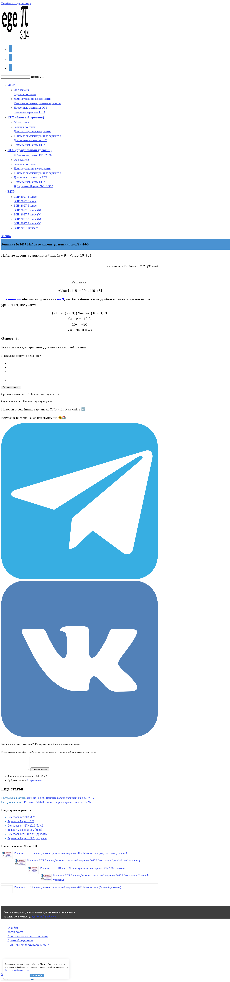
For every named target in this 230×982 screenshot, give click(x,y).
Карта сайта (15, 932)
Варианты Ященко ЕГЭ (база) (25, 829)
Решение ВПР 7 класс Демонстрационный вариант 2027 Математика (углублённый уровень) (83, 860)
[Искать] (32, 979)
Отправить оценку (11, 387)
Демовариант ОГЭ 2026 (21, 817)
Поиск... (36, 76)
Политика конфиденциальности (28, 944)
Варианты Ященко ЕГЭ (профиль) (27, 838)
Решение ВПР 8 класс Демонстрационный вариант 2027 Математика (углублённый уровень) (70, 853)
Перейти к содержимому (16, 3)
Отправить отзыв (40, 769)
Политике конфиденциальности (19, 970)
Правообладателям (20, 940)
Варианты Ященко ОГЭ (21, 821)
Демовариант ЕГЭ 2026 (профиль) (28, 834)
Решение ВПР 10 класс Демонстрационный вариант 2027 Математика (82, 868)
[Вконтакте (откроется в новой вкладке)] (10, 57)
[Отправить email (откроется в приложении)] (10, 67)
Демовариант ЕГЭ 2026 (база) (25, 825)
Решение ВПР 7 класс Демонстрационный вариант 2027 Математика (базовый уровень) (67, 887)
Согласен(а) (36, 975)
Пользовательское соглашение (28, 936)
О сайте (13, 927)
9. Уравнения (35, 780)
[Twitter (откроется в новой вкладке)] (10, 48)
